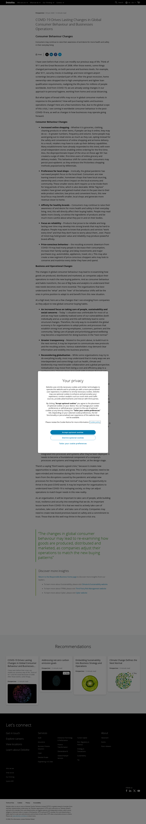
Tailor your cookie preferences (73, 443)
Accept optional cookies (73, 432)
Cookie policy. (95, 422)
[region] (73, 412)
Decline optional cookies (73, 438)
